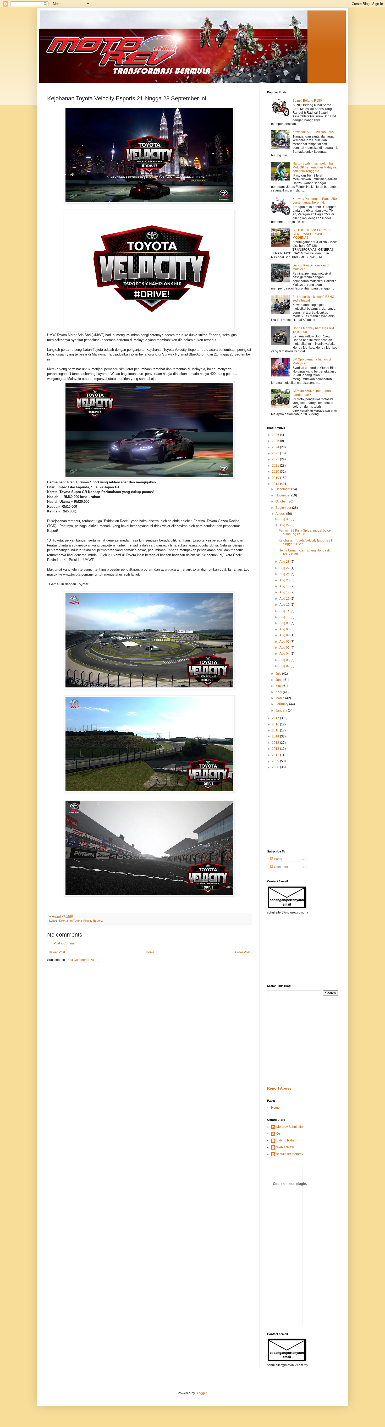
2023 (276, 453)
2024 (276, 447)
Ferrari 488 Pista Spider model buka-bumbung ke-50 (305, 532)
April (279, 692)
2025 (276, 441)
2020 (276, 471)
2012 (276, 749)
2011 (276, 755)
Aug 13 (284, 617)
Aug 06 (284, 641)
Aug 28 (284, 562)
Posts (277, 859)
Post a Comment (65, 943)
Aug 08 (284, 629)
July (279, 673)
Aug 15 (284, 604)
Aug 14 (284, 611)
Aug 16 (284, 598)
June (279, 680)
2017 (276, 718)
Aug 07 (284, 635)
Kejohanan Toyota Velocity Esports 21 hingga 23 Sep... (305, 542)
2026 (276, 435)
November (283, 495)
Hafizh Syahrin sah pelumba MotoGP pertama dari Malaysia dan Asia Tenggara (315, 167)
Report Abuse (279, 1088)
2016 (276, 724)
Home (150, 952)
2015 (276, 730)
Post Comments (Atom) (83, 960)
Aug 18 (284, 586)
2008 (276, 767)
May (279, 686)
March (280, 698)
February (282, 704)
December (283, 489)
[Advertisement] (283, 809)
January (282, 710)
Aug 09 (284, 623)
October (282, 501)
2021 (276, 465)
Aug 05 (284, 647)
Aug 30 (284, 519)
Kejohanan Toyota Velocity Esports (81, 920)
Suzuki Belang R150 (307, 100)
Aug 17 (284, 592)
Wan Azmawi (285, 1147)
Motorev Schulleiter (290, 1127)
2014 (276, 736)
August (281, 514)
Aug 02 (284, 666)
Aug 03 (284, 660)
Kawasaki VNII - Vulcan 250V (313, 132)
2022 (276, 459)
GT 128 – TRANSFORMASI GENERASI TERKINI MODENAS (312, 233)
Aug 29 (284, 525)
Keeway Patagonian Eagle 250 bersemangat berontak (315, 200)
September (284, 508)
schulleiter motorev (289, 1154)
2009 (276, 761)
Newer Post (56, 952)
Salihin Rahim (286, 1140)
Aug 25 (284, 574)
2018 (276, 484)
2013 (276, 743)
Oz (278, 1133)
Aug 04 (284, 653)
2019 (276, 478)
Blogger (201, 1393)
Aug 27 (284, 568)
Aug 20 (284, 580)
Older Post (242, 952)
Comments (281, 867)
